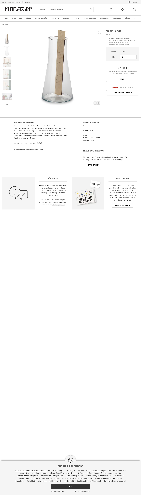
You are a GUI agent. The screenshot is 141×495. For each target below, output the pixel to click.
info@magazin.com (58, 205)
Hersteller (11, 2)
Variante (114, 52)
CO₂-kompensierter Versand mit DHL (122, 73)
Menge (114, 57)
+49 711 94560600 (55, 202)
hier (54, 481)
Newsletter (26, 2)
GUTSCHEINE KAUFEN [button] (122, 205)
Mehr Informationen (82, 491)
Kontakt (18, 2)
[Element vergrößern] (98, 103)
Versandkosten (132, 71)
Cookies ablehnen (57, 491)
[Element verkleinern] (95, 103)
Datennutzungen (99, 470)
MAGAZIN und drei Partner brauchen (31, 470)
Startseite (5, 24)
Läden (4, 2)
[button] (99, 32)
